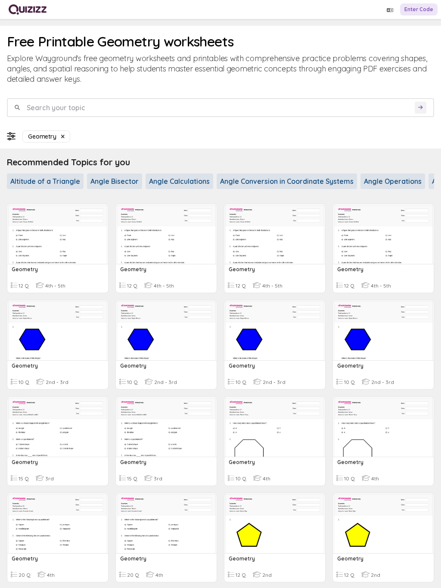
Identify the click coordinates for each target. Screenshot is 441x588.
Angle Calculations (179, 181)
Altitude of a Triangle (45, 181)
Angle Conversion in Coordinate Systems (287, 181)
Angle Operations (393, 181)
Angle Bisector (114, 181)
